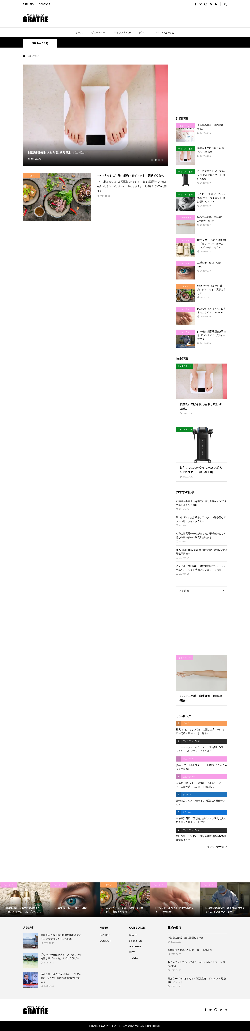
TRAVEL (133, 957)
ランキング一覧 (215, 846)
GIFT (132, 952)
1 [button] (152, 160)
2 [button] (155, 160)
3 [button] (159, 160)
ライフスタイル (122, 32)
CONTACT (44, 4)
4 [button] (162, 160)
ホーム (79, 32)
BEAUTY (133, 935)
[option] (96, 115)
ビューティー (98, 32)
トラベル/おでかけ (164, 32)
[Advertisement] (98, 18)
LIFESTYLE (135, 940)
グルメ (142, 32)
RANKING (28, 4)
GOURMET (135, 946)
